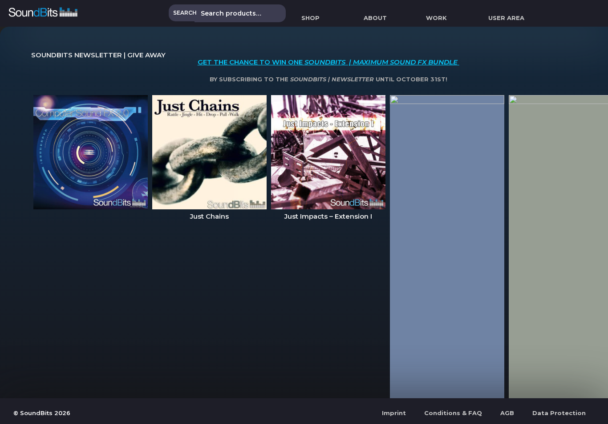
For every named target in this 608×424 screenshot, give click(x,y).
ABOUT (375, 17)
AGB (507, 412)
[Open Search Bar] (604, 18)
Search (185, 12)
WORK (436, 17)
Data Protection (559, 412)
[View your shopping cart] (544, 18)
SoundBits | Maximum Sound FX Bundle (381, 62)
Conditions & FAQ (453, 412)
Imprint (394, 412)
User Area (506, 17)
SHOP (310, 17)
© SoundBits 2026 (41, 412)
